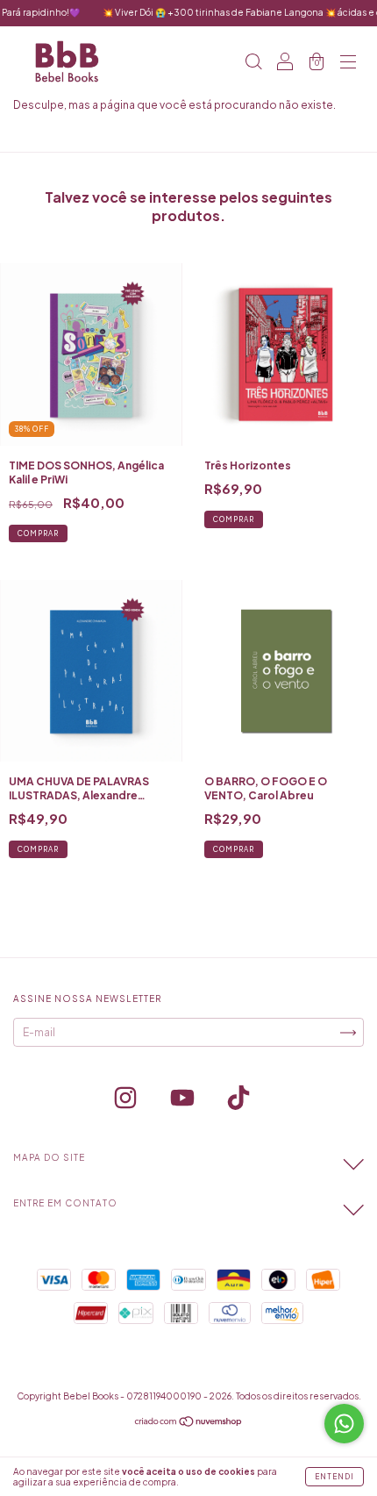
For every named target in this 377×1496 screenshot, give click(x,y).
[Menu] (348, 63)
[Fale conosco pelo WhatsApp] (344, 1423)
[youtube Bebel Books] (183, 1100)
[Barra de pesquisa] (253, 63)
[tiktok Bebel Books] (238, 1100)
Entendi (334, 1476)
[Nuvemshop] (189, 1423)
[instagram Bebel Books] (126, 1100)
